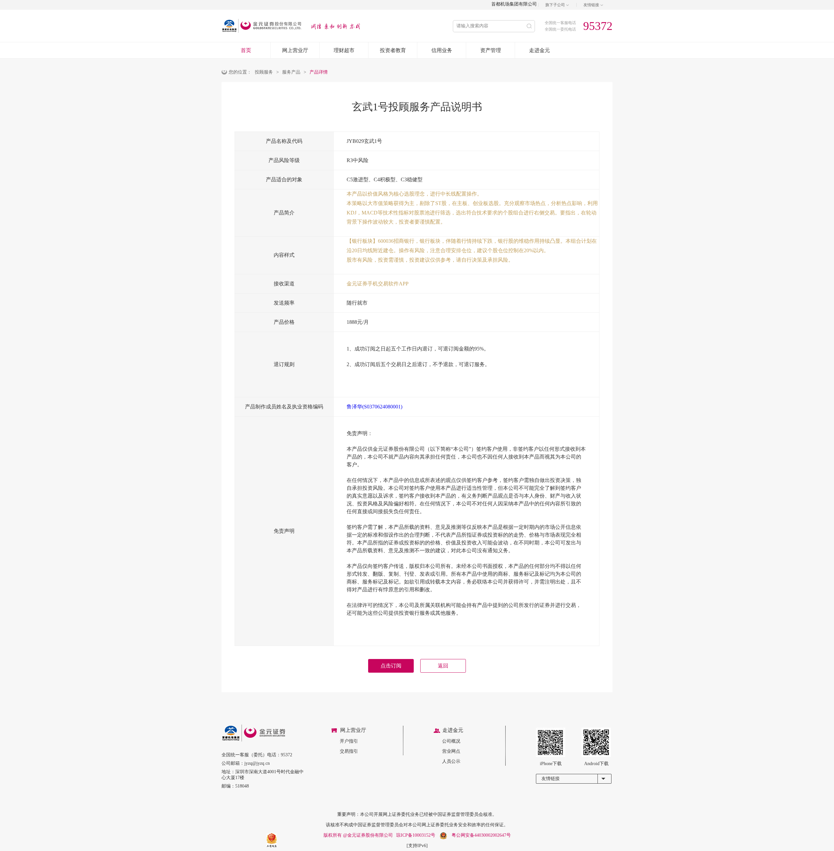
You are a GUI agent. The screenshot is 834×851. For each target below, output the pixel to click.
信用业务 (441, 50)
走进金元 (539, 50)
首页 (246, 50)
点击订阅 (391, 665)
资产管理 (490, 50)
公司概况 (451, 741)
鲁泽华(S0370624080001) (374, 406)
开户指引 (349, 741)
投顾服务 (264, 72)
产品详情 (318, 72)
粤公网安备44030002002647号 (481, 835)
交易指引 (349, 751)
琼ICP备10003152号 (415, 835)
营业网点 (451, 751)
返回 (443, 665)
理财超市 (344, 50)
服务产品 (291, 72)
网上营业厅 (295, 50)
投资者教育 (393, 50)
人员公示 (451, 761)
